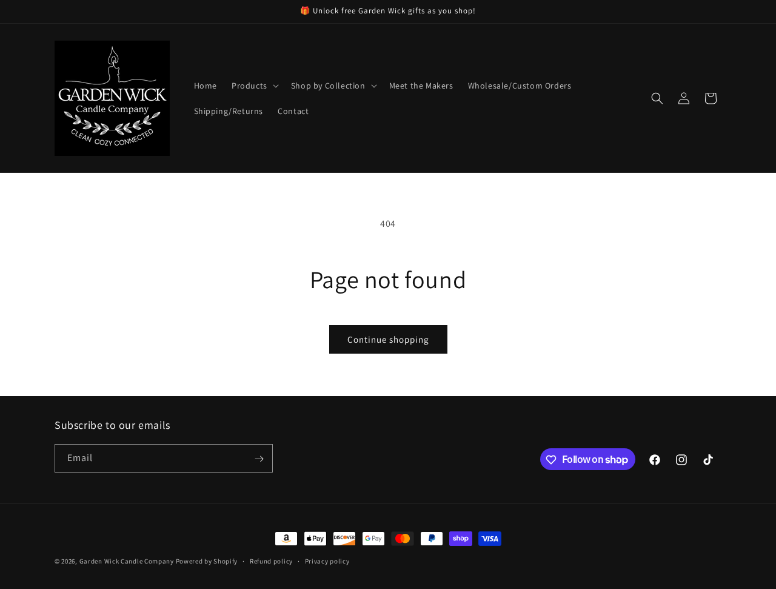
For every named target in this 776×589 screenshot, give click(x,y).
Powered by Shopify (207, 561)
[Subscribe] (259, 459)
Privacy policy (327, 560)
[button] (254, 85)
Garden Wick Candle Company (126, 561)
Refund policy (271, 560)
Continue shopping (388, 339)
